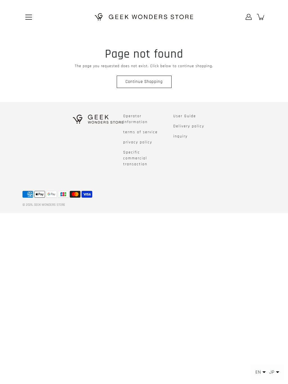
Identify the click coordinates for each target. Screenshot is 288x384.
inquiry (180, 136)
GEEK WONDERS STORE (49, 205)
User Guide (184, 116)
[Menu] (28, 17)
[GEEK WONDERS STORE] (144, 17)
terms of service (140, 132)
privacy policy (137, 142)
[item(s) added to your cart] (261, 16)
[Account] (248, 16)
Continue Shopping (144, 81)
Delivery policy (188, 126)
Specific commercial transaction (135, 158)
